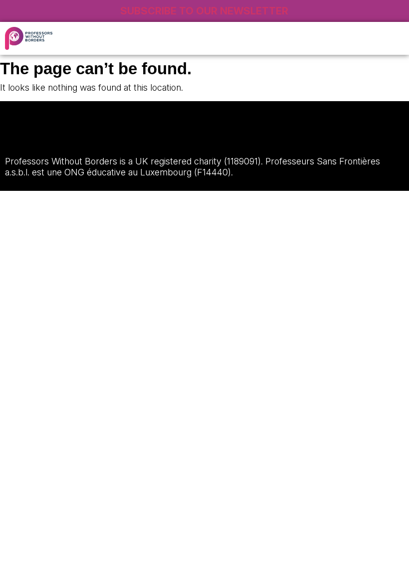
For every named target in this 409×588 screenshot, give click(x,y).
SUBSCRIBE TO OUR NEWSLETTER (204, 11)
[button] (319, 38)
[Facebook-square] (71, 137)
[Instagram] (17, 137)
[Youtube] (98, 137)
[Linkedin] (44, 137)
